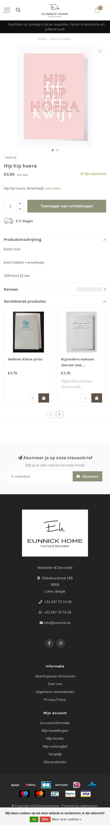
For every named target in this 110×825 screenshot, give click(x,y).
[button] (53, 150)
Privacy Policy (55, 700)
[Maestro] (24, 794)
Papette (11, 157)
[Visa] (85, 794)
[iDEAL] (76, 785)
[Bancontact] (55, 794)
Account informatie (55, 723)
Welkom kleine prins (25, 359)
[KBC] (92, 785)
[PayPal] (70, 794)
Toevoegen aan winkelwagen (66, 206)
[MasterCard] (39, 794)
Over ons (55, 684)
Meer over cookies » (67, 819)
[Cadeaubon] (61, 785)
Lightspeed (88, 806)
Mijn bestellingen (55, 730)
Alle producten (55, 762)
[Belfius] (30, 785)
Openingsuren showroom (55, 676)
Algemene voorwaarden (55, 692)
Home (42, 39)
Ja (34, 819)
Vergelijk (55, 754)
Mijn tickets (55, 738)
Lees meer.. (53, 188)
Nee (45, 819)
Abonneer (89, 476)
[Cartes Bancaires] (46, 785)
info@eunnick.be (57, 623)
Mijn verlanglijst (55, 746)
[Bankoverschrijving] (15, 785)
